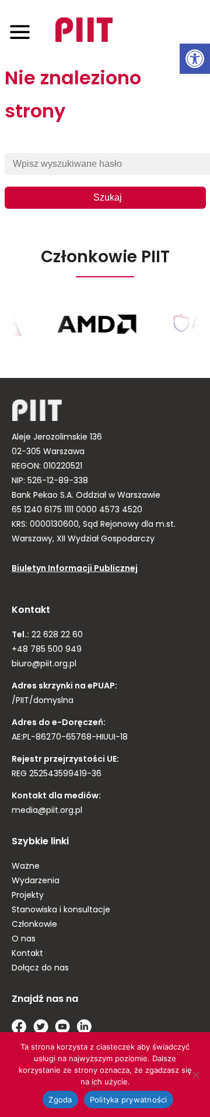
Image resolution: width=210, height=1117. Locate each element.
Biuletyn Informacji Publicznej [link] (75, 569)
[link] (195, 59)
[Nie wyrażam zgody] (195, 1074)
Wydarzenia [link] (36, 881)
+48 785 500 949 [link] (47, 649)
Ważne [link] (26, 866)
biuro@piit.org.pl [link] (44, 664)
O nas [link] (24, 939)
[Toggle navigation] (20, 32)
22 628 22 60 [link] (56, 635)
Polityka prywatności (128, 1099)
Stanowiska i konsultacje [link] (61, 910)
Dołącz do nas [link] (40, 968)
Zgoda (60, 1099)
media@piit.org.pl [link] (47, 811)
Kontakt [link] (27, 954)
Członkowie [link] (34, 925)
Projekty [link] (28, 895)
